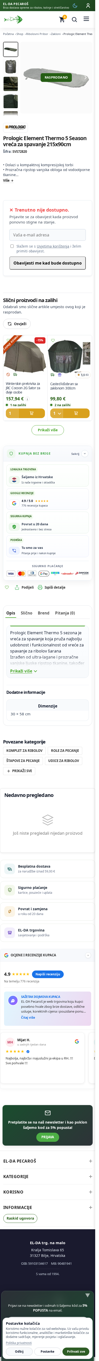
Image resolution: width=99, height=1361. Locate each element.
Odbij (19, 1351)
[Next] (85, 77)
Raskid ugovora (20, 1218)
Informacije (17, 1207)
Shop (19, 34)
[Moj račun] (88, 6)
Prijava (47, 1137)
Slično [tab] (26, 613)
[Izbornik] (86, 19)
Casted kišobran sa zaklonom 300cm (64, 386)
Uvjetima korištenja (53, 246)
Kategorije (16, 1176)
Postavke (47, 1351)
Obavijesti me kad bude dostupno (47, 263)
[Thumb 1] (10, 49)
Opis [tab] (10, 613)
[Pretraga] (74, 19)
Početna (8, 34)
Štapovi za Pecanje (23, 760)
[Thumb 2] (10, 66)
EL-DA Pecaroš (19, 1161)
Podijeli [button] (28, 587)
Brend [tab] (44, 613)
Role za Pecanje (65, 750)
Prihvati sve (76, 1351)
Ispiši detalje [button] (55, 587)
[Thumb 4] (10, 101)
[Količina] (56, 413)
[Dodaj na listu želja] (8, 340)
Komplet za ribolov (24, 750)
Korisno (13, 1192)
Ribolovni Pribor (37, 34)
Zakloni (56, 34)
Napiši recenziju (48, 974)
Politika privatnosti (19, 1343)
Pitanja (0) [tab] (65, 613)
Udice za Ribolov (63, 760)
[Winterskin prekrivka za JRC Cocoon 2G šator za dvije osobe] (25, 357)
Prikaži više (48, 429)
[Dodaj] (25, 413)
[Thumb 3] (10, 83)
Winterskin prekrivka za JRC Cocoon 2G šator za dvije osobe (23, 388)
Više (6, 180)
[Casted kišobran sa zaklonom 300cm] (70, 357)
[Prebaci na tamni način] (75, 6)
